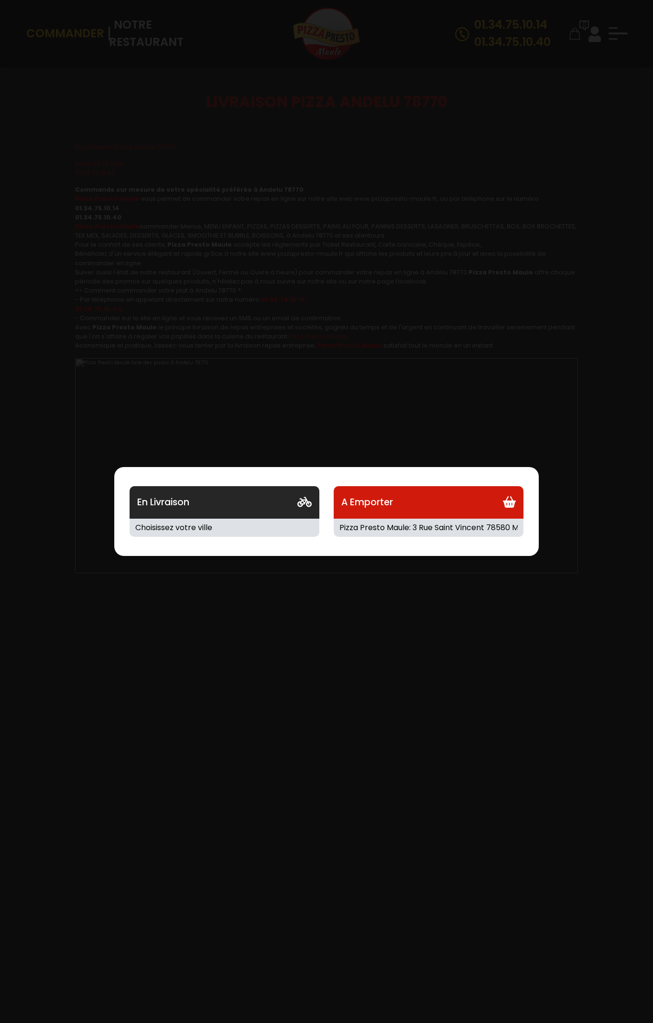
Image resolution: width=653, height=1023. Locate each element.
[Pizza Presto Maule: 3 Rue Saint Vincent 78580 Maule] (428, 528)
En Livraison (163, 502)
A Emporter (367, 502)
